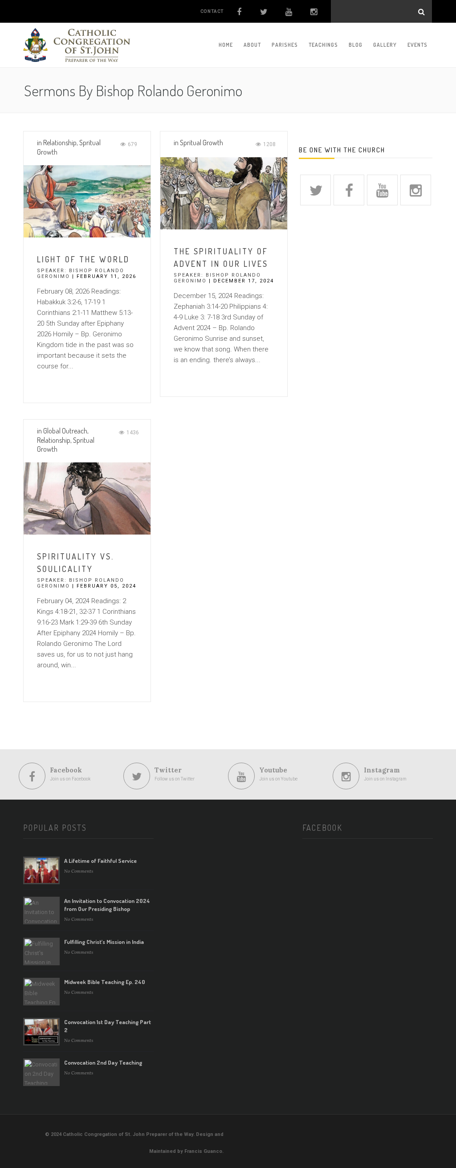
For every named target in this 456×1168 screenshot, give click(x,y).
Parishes (285, 44)
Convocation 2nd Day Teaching (103, 1062)
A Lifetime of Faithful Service (100, 860)
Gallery (385, 44)
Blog (355, 44)
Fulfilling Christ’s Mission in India (104, 941)
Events (417, 44)
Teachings (323, 44)
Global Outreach (65, 430)
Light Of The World (83, 259)
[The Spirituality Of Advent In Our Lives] (223, 192)
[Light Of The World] (87, 200)
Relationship (60, 142)
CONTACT (212, 11)
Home (226, 44)
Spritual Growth (201, 142)
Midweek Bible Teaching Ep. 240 (104, 981)
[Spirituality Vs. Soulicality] (87, 498)
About (252, 44)
